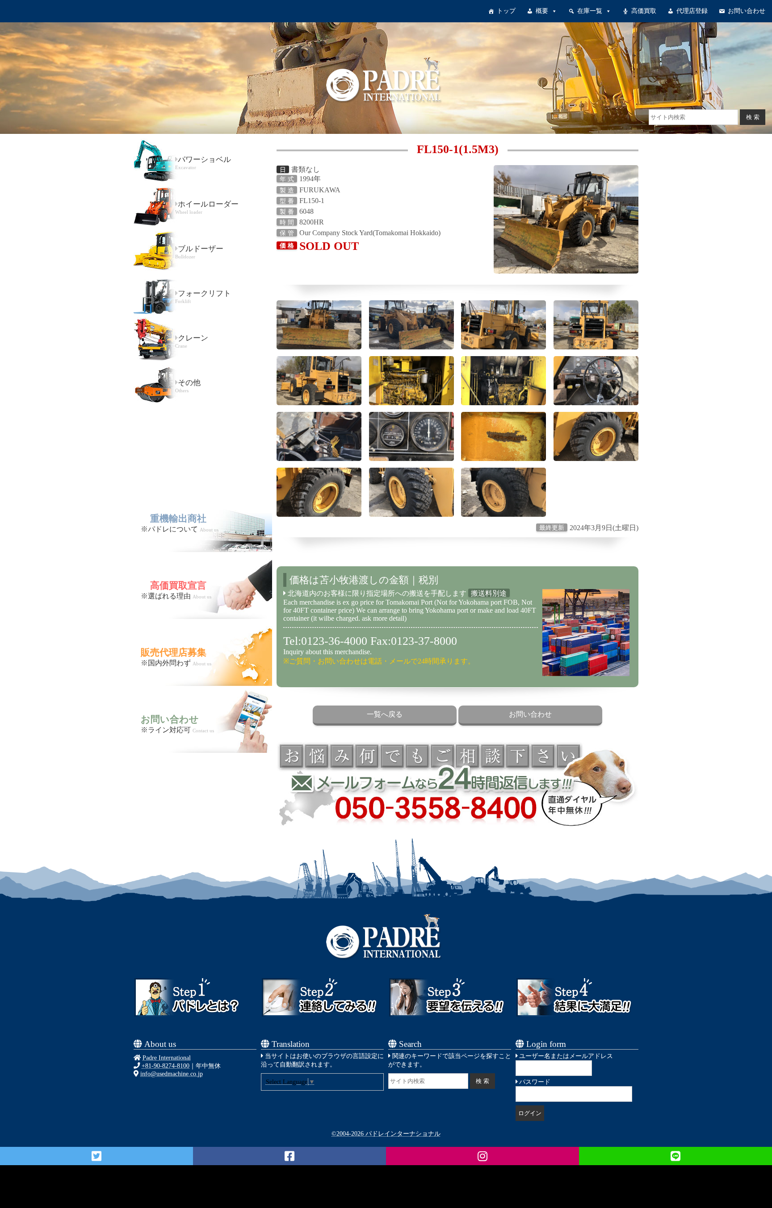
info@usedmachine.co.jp (171, 1073)
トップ (506, 11)
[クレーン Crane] (203, 359)
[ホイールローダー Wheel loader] (203, 225)
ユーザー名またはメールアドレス (566, 1055)
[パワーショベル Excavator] (203, 180)
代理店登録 (692, 11)
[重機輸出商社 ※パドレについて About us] (203, 549)
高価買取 (643, 11)
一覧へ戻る (385, 714)
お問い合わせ (746, 11)
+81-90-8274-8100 (165, 1065)
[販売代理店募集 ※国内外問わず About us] (203, 683)
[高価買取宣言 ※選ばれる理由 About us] (203, 616)
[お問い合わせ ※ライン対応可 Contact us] (203, 750)
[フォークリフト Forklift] (203, 314)
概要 (542, 11)
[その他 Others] (203, 403)
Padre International (167, 1057)
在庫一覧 (589, 11)
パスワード (534, 1081)
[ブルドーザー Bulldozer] (203, 270)
